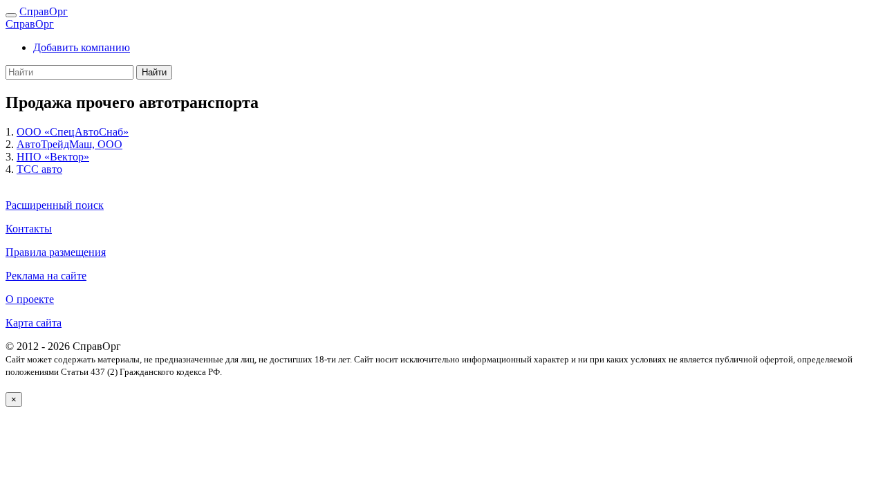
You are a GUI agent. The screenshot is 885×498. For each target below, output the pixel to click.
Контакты (29, 228)
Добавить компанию (81, 47)
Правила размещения (56, 252)
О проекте (30, 299)
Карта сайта (34, 323)
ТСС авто (39, 169)
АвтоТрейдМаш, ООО (69, 144)
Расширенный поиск (55, 205)
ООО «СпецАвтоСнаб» (73, 132)
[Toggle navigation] (11, 15)
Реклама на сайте (46, 276)
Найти (154, 72)
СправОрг (43, 11)
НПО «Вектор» (53, 157)
